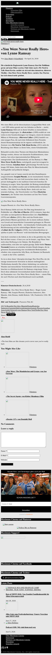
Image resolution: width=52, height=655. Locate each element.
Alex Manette (22, 306)
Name (4, 451)
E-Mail (4, 455)
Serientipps (10, 14)
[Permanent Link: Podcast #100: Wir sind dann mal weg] (12, 623)
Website (4, 460)
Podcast (9, 16)
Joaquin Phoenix (37, 308)
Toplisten (9, 19)
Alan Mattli (8, 59)
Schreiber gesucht (17, 25)
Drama (29, 306)
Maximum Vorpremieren (20, 27)
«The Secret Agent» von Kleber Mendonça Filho (25, 396)
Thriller (38, 310)
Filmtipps (9, 8)
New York (31, 310)
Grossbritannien (25, 308)
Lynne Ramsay (21, 310)
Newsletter (10, 21)
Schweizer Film (16, 10)
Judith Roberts (10, 310)
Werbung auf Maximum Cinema (23, 29)
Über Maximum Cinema (15, 23)
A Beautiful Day (11, 306)
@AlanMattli (18, 59)
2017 (3, 306)
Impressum (15, 31)
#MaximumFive (17, 12)
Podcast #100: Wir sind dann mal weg (21, 627)
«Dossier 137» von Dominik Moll (19, 419)
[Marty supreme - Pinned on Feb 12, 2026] (8, 524)
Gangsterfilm (14, 308)
